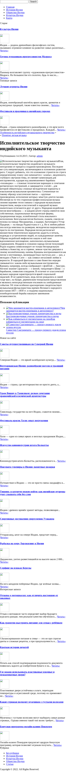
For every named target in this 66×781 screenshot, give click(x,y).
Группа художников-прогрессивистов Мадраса (26, 56)
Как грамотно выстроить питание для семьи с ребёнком (31, 622)
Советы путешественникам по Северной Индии (26, 344)
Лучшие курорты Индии (13, 86)
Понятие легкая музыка (14, 135)
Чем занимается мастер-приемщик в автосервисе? (35, 309)
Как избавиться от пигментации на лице (30, 320)
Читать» (4, 50)
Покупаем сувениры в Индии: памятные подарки (27, 467)
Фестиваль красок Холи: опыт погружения (24, 420)
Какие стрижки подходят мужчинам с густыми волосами (31, 702)
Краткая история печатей (14, 647)
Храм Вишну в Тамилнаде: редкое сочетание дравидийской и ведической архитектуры (25, 394)
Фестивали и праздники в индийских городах (25, 111)
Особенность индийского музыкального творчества (27, 132)
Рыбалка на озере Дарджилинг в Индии (22, 543)
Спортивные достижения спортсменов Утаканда (27, 519)
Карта (9, 18)
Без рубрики (12, 753)
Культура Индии (14, 15)
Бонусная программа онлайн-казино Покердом (26, 726)
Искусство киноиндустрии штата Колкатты (24, 445)
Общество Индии (15, 12)
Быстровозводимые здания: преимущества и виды (32, 316)
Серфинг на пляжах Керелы (15, 568)
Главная (10, 7)
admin (40, 156)
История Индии (14, 9)
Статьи (10, 764)
